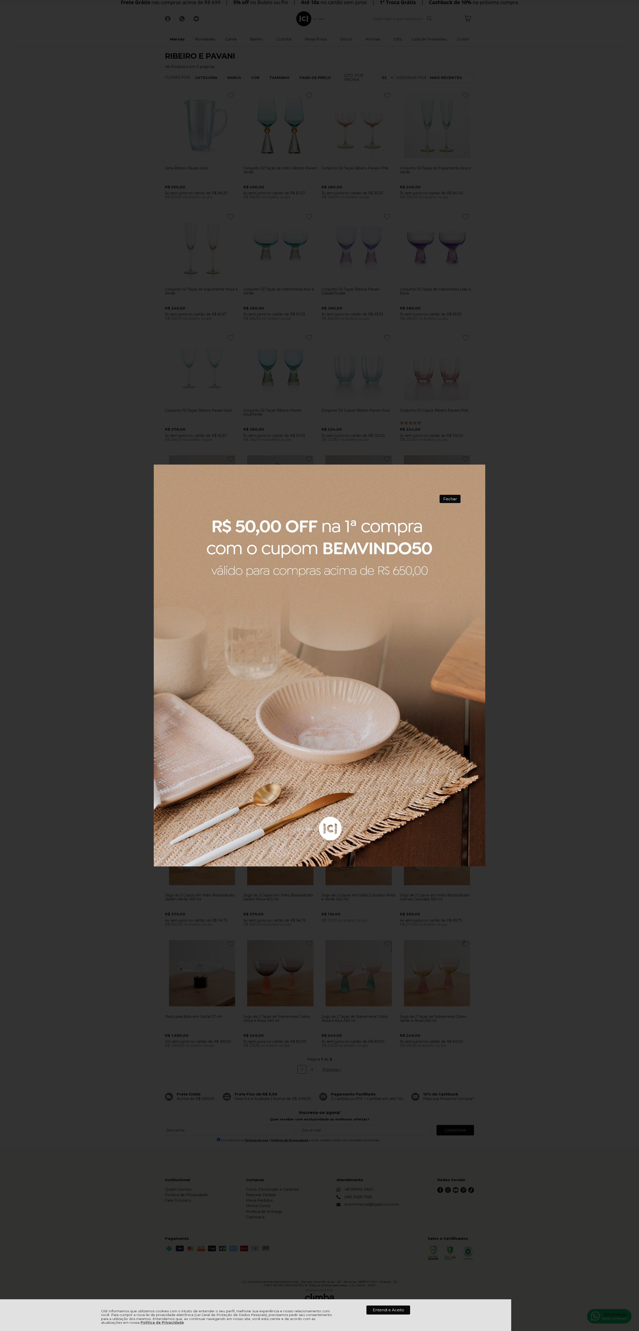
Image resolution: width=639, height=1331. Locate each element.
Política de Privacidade (162, 1323)
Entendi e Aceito (388, 1310)
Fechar (450, 499)
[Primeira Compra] (320, 665)
